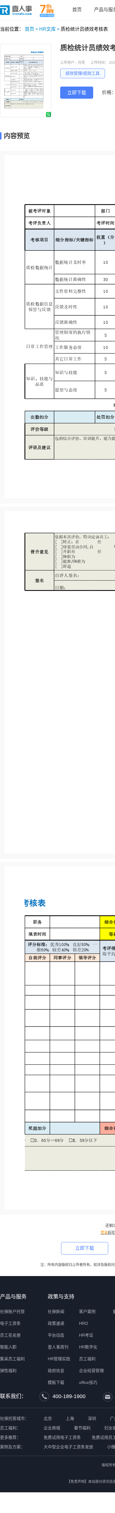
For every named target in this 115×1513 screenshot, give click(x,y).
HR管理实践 (59, 1358)
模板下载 (56, 1382)
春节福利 (82, 1428)
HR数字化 (88, 1347)
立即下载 (76, 92)
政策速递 (56, 1323)
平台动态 (56, 1335)
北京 (48, 1418)
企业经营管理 (91, 1370)
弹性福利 (8, 1370)
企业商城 (52, 1428)
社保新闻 (56, 1311)
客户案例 (87, 1311)
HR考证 (86, 1335)
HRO (83, 1323)
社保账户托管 (12, 1311)
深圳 (92, 1418)
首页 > (31, 29)
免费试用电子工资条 (62, 1437)
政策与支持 (61, 1297)
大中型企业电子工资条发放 (68, 1446)
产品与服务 (13, 1297)
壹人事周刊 (58, 1347)
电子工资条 (10, 1323)
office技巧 (88, 1382)
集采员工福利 (12, 1358)
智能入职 (8, 1347)
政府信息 (56, 1370)
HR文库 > (49, 29)
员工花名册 (10, 1335)
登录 (104, 1233)
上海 (70, 1418)
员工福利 (87, 1358)
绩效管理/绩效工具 (82, 73)
